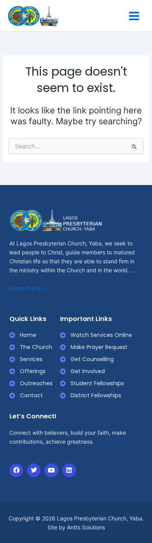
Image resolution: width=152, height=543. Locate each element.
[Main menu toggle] (134, 16)
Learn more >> (28, 288)
